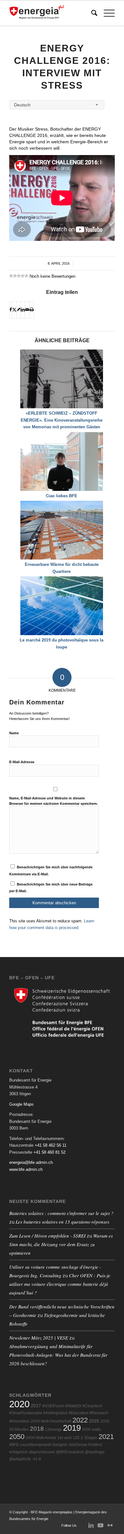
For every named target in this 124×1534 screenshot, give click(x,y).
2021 (106, 1437)
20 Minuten (19, 1429)
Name (14, 733)
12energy (53, 1429)
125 (76, 1438)
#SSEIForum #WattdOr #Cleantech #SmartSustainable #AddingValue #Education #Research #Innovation (58, 1413)
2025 (94, 1421)
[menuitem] (91, 13)
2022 (80, 1420)
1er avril (65, 1438)
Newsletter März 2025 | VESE (38, 1337)
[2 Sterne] (15, 276)
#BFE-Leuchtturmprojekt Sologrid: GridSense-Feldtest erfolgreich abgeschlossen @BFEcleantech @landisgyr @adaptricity (57, 1451)
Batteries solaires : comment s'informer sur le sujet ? (61, 1213)
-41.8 (36, 1459)
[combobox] (56, 104)
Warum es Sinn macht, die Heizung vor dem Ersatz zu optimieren (61, 1244)
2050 (16, 1437)
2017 (36, 1405)
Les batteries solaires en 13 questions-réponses (62, 1221)
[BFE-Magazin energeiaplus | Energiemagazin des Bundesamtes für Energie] (51, 13)
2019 (72, 1427)
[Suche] (91, 13)
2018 (37, 1428)
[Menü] (106, 13)
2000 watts (91, 1429)
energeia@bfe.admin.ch (31, 1162)
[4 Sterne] (22, 276)
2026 (104, 1421)
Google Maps (21, 1104)
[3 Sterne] (19, 276)
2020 (19, 1404)
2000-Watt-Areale (41, 1438)
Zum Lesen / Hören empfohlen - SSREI (47, 1235)
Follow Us (69, 1525)
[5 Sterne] (26, 276)
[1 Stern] (11, 276)
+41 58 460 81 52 (49, 1152)
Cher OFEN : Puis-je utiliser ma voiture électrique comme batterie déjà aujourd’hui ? (59, 1284)
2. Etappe (89, 1438)
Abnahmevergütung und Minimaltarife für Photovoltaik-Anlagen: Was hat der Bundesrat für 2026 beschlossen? (58, 1355)
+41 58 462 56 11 (50, 1145)
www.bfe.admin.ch (26, 1169)
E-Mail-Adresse (21, 762)
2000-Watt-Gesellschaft (51, 1421)
